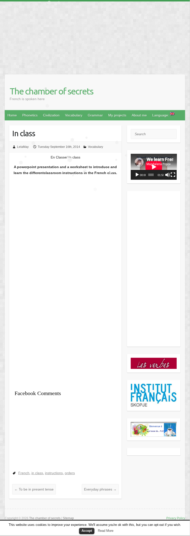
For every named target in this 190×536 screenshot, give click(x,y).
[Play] (137, 174)
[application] (154, 167)
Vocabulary (73, 115)
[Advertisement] (95, 36)
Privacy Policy (175, 518)
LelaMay (23, 147)
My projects (117, 115)
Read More (105, 531)
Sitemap (68, 518)
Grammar (95, 115)
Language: (161, 115)
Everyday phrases (100, 489)
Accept (87, 531)
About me (139, 115)
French (23, 473)
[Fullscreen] (172, 174)
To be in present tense (34, 489)
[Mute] (167, 174)
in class (37, 473)
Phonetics (30, 115)
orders (70, 473)
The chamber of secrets (51, 91)
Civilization (51, 115)
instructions (54, 473)
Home (12, 115)
